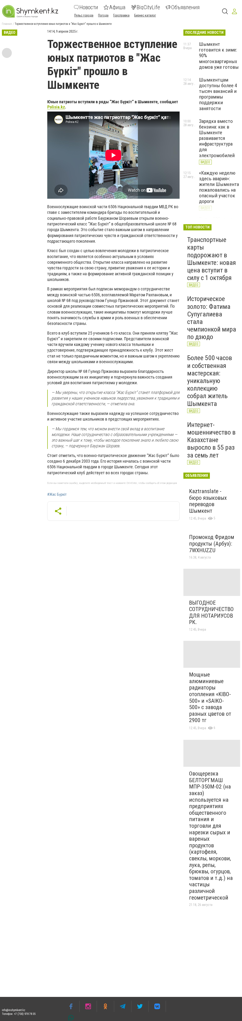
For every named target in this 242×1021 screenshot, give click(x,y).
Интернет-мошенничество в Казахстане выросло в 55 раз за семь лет (211, 440)
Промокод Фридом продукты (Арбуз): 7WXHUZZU (211, 543)
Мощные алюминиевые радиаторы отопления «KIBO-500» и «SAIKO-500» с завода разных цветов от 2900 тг (210, 697)
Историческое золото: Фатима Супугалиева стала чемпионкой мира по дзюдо (211, 318)
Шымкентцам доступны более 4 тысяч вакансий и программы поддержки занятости (218, 94)
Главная (7, 24)
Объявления (185, 7)
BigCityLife (148, 7)
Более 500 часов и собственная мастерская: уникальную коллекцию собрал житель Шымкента (209, 380)
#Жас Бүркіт (57, 494)
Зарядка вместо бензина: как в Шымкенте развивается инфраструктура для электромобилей (217, 138)
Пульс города (83, 15)
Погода (103, 15)
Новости (88, 7)
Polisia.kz (56, 106)
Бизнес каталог (145, 15)
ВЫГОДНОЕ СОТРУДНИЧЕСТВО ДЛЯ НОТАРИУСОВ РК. (211, 612)
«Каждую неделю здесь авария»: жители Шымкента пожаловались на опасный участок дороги (219, 187)
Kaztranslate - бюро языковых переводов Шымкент (208, 501)
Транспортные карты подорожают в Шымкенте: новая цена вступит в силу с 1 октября (211, 259)
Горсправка (121, 15)
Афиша (117, 7)
